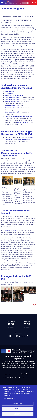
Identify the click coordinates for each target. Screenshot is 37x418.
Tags (22, 377)
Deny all (17, 409)
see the (23, 122)
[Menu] (3, 2)
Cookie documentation (9, 398)
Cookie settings (18, 404)
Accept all (17, 414)
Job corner (8, 374)
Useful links (24, 374)
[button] (32, 3)
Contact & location (10, 377)
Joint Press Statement (11, 230)
